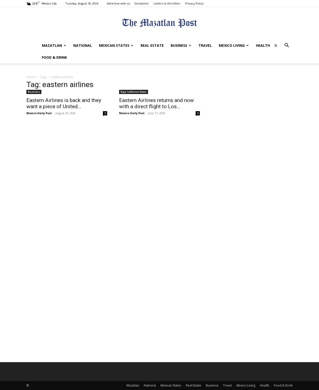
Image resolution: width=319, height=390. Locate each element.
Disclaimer (142, 3)
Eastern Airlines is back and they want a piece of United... (63, 103)
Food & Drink (54, 57)
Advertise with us (118, 3)
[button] (287, 46)
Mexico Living (232, 45)
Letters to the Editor (167, 3)
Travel (205, 45)
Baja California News (134, 92)
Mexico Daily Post (39, 113)
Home (30, 77)
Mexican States (114, 45)
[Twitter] (275, 45)
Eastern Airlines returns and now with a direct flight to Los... (156, 103)
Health (263, 45)
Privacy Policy (194, 3)
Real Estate (152, 45)
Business (179, 45)
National (82, 45)
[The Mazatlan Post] (159, 23)
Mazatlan (52, 45)
